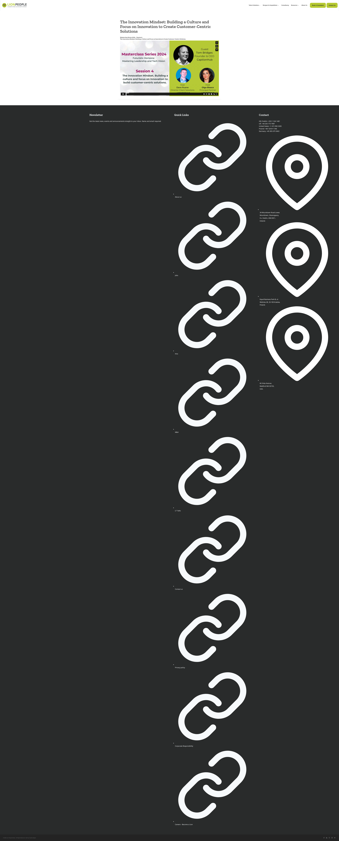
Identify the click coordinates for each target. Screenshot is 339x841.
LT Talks (178, 511)
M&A (177, 432)
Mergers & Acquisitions (270, 5)
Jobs (176, 275)
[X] (329, 837)
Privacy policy (180, 667)
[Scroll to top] (334, 836)
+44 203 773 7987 (268, 124)
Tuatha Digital (32, 837)
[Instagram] (332, 837)
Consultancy (285, 5)
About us (178, 197)
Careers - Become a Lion (184, 824)
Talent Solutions (254, 5)
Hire (176, 354)
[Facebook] (324, 837)
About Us (304, 5)
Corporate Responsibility (184, 746)
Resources (294, 5)
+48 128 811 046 (271, 129)
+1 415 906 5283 (276, 126)
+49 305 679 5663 (273, 131)
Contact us (179, 589)
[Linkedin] (326, 837)
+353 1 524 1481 (274, 121)
